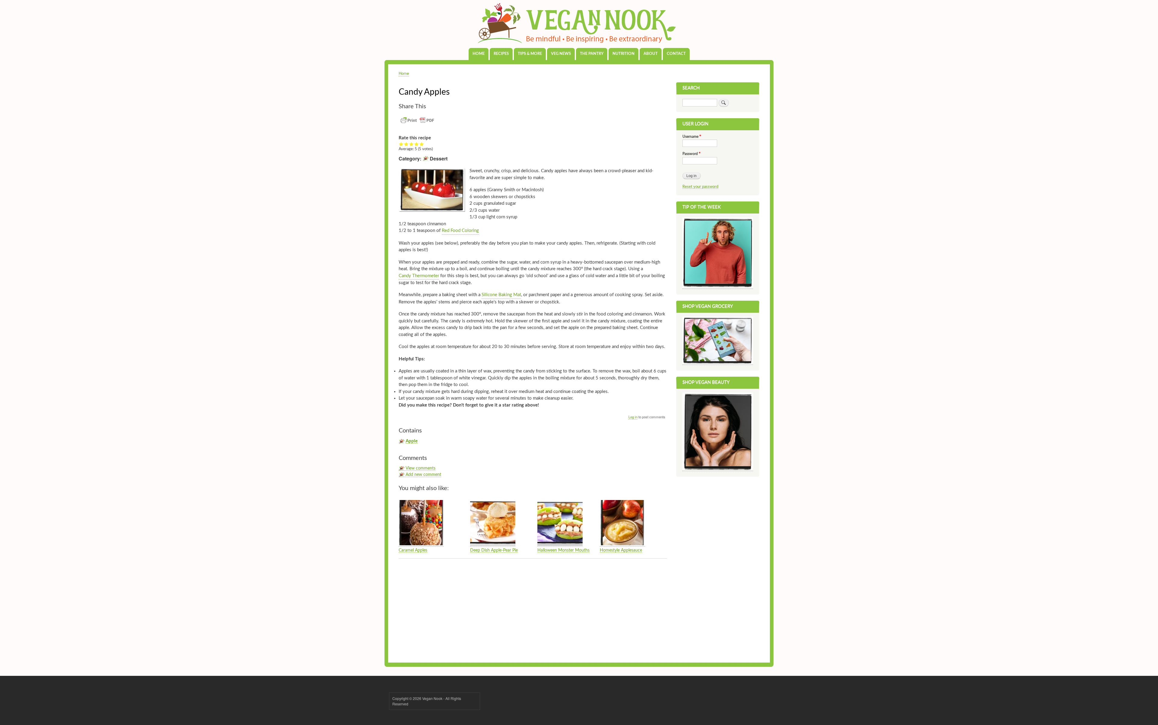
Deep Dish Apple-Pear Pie (494, 550)
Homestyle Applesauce (621, 550)
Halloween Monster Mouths (563, 550)
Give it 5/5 (421, 144)
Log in (633, 416)
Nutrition (623, 54)
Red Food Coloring (460, 230)
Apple (412, 441)
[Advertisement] (533, 608)
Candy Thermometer (419, 276)
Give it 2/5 (406, 144)
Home (479, 54)
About (651, 54)
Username (690, 136)
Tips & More (530, 54)
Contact (676, 54)
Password (690, 154)
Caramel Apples (413, 550)
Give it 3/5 (411, 144)
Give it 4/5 (416, 144)
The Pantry (591, 54)
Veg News (561, 54)
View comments (420, 468)
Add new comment (423, 475)
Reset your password (700, 186)
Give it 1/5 (401, 144)
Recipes (501, 54)
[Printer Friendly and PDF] (417, 124)
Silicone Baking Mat (501, 295)
